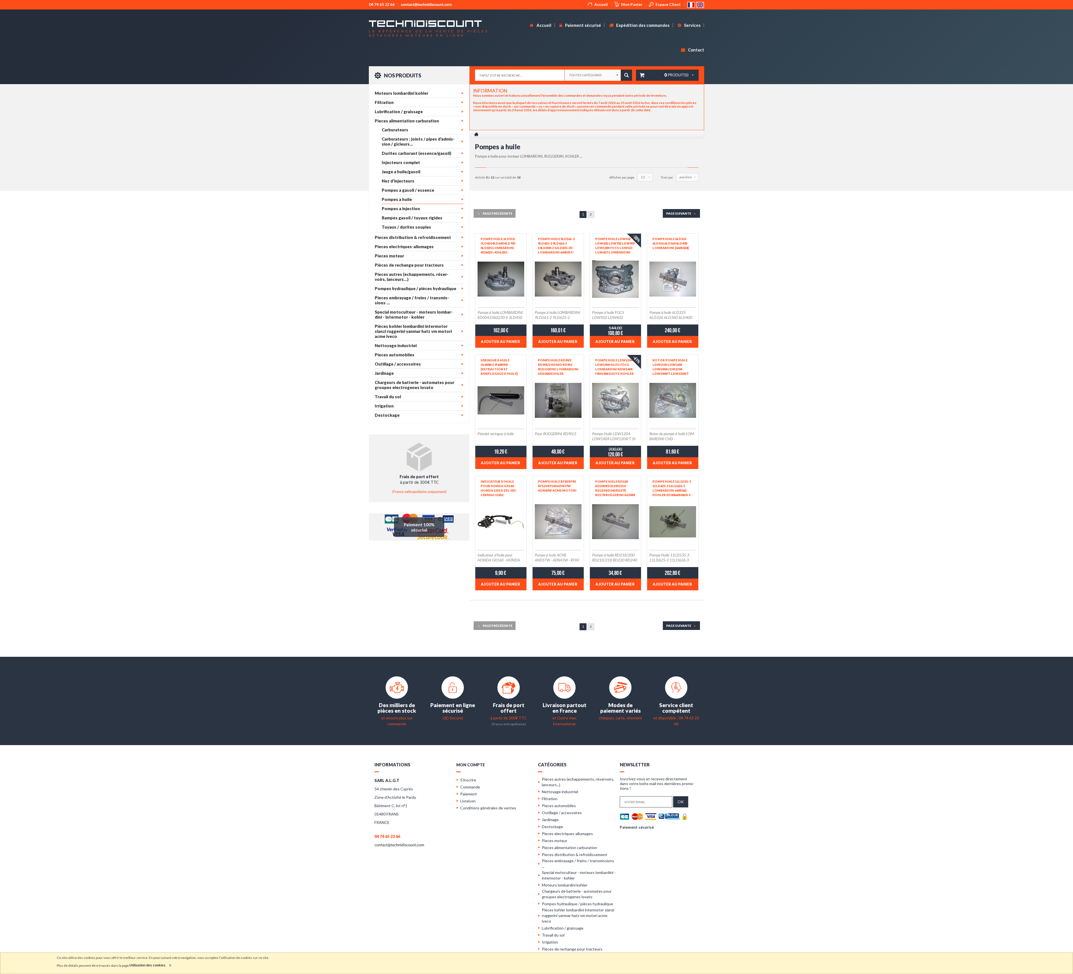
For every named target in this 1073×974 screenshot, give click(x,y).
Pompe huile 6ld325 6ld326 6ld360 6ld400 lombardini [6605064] (670, 243)
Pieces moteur (389, 255)
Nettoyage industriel (396, 345)
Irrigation (384, 405)
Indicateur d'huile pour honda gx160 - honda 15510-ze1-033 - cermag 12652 (499, 488)
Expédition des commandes (642, 25)
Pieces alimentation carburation (407, 120)
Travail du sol (388, 396)
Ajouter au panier (500, 341)
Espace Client (668, 4)
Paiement (468, 793)
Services (692, 25)
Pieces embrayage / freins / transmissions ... (412, 300)
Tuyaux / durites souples (406, 226)
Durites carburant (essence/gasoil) (416, 153)
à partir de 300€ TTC (508, 718)
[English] (700, 4)
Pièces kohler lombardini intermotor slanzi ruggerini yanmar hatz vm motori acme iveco (413, 331)
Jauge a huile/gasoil (401, 171)
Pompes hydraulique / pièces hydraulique (415, 288)
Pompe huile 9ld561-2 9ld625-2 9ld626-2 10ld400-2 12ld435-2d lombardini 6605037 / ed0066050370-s (556, 245)
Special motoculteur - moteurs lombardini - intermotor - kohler (414, 314)
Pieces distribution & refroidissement (413, 237)
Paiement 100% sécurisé (419, 527)
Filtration (384, 102)
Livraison (468, 800)
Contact (695, 49)
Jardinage (384, 373)
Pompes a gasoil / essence (408, 190)
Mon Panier (631, 4)
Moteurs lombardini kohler (401, 93)
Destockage (387, 415)
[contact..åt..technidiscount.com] (399, 844)
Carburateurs (395, 129)
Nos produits (402, 75)
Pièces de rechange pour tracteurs (409, 264)
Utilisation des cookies (147, 966)
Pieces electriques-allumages (404, 246)
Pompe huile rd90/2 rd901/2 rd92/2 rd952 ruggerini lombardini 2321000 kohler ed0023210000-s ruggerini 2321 (558, 367)
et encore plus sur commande (397, 718)
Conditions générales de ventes (488, 807)
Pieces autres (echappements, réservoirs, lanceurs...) (411, 277)
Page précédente (494, 213)
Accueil (601, 4)
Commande (470, 787)
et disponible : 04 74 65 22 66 (676, 718)
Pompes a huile (397, 199)
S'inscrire (468, 780)
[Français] (691, 4)
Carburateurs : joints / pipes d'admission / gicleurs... (418, 141)
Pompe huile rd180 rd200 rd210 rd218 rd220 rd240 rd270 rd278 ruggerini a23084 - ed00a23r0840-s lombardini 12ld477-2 (615, 488)
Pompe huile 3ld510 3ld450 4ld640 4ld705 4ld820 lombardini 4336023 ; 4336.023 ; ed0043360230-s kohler (500, 245)
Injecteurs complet (401, 162)
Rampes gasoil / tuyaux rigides (412, 217)
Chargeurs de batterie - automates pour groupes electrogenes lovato (414, 385)
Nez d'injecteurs (398, 180)
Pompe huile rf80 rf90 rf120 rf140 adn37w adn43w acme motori (557, 486)
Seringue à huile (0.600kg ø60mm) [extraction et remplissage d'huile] (499, 366)
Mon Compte (470, 764)
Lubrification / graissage (399, 111)
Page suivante (681, 213)
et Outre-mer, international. (565, 718)
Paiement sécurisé (582, 25)
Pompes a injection (401, 208)
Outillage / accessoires (398, 363)
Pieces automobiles (394, 354)
